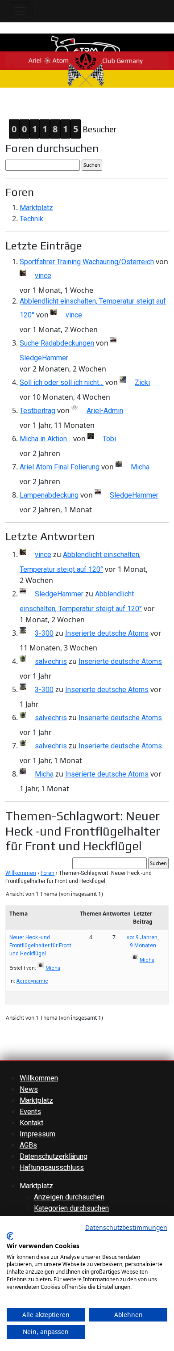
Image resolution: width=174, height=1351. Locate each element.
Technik (31, 219)
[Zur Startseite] (87, 60)
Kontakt (31, 1123)
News (29, 1089)
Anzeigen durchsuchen (69, 1197)
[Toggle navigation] (20, 11)
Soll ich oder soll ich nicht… (62, 382)
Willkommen (20, 873)
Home (9, 104)
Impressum (37, 1134)
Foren (47, 873)
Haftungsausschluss (52, 1167)
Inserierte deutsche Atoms (107, 633)
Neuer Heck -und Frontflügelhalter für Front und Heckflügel (40, 945)
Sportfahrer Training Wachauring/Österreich (87, 262)
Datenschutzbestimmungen (126, 1227)
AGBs (28, 1145)
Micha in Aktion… (45, 439)
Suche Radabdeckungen (57, 343)
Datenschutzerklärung (53, 1156)
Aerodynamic (32, 981)
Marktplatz (36, 207)
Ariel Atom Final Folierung (59, 467)
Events (30, 1111)
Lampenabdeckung (49, 495)
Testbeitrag (37, 410)
